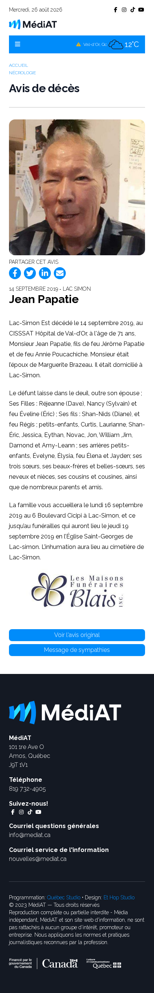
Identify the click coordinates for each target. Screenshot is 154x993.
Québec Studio (63, 897)
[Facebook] (15, 273)
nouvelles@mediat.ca (38, 858)
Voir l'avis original (77, 634)
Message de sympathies (77, 649)
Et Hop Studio (119, 897)
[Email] (60, 273)
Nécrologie (22, 72)
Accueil (18, 65)
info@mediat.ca (29, 835)
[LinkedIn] (45, 273)
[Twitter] (30, 273)
